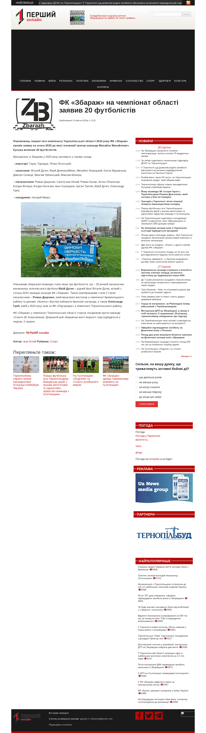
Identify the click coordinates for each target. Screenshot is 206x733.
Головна (25, 81)
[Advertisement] (103, 53)
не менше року (148, 382)
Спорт (151, 81)
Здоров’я (165, 81)
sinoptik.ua (156, 459)
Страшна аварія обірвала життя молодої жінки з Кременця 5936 (163, 568)
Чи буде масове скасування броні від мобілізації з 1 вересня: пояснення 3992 (163, 608)
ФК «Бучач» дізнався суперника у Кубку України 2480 (163, 692)
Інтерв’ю (103, 87)
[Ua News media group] (164, 490)
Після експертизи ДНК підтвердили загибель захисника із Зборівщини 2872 (161, 666)
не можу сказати (149, 387)
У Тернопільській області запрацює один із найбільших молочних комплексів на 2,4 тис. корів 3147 (161, 656)
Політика (82, 81)
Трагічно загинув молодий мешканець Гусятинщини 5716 (158, 576)
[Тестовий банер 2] (164, 536)
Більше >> (186, 356)
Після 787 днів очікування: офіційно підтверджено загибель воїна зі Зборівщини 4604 (161, 598)
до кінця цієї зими (150, 397)
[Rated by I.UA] (188, 714)
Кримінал (116, 81)
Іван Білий (30, 341)
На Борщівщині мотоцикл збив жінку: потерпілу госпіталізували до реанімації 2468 (162, 700)
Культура (180, 81)
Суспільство (134, 81)
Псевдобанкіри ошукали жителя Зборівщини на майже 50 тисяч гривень (112, 16)
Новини (40, 81)
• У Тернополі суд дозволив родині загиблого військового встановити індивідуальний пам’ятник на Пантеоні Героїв (138, 3)
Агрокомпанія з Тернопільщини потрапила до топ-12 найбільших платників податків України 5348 (162, 587)
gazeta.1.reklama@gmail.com (96, 718)
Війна (52, 81)
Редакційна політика (60, 724)
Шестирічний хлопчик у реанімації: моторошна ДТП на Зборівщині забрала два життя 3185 (162, 645)
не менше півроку (150, 392)
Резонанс (66, 81)
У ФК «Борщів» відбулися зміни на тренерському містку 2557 (156, 683)
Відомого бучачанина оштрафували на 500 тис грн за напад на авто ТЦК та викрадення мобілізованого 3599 (162, 618)
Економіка (99, 81)
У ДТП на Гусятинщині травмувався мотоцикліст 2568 (163, 674)
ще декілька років (150, 377)
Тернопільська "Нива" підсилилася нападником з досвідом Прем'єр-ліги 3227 (163, 637)
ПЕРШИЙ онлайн (37, 332)
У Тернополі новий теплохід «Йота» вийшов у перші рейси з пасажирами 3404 (162, 628)
